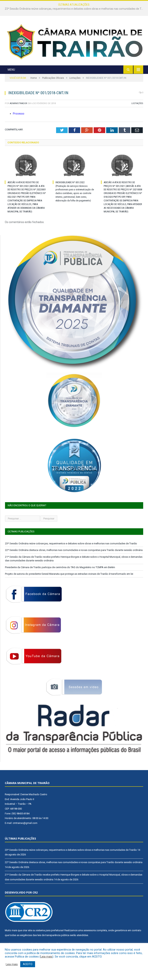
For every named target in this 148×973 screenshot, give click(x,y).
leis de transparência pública (53, 935)
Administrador (18, 103)
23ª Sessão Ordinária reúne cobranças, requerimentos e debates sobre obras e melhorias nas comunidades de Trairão (71, 543)
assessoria (89, 930)
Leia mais (46, 956)
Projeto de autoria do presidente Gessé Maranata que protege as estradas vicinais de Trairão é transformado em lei (69, 573)
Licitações (137, 103)
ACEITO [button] (27, 964)
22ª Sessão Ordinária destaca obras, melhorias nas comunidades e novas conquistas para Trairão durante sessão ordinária (75, 8)
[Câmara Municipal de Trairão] (74, 41)
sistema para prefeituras (49, 930)
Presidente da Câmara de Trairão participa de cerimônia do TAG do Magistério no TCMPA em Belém (60, 567)
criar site (27, 930)
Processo (18, 113)
